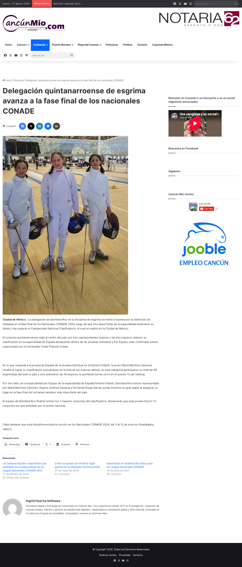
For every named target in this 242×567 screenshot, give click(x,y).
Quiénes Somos (108, 555)
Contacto (138, 555)
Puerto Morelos (61, 44)
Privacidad (124, 555)
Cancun (21, 44)
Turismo (142, 44)
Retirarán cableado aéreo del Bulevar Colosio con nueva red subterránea (94, 3)
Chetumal (39, 44)
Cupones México (162, 44)
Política (127, 44)
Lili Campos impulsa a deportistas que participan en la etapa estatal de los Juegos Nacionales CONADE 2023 (25, 467)
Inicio (8, 44)
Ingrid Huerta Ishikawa (43, 501)
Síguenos (174, 171)
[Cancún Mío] (34, 23)
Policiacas (112, 44)
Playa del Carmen (88, 44)
